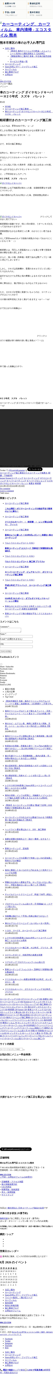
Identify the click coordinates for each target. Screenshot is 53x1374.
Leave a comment (7, 491)
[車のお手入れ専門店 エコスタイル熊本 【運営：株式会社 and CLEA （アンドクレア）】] (26, 35)
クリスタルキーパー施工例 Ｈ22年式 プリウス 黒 (28, 948)
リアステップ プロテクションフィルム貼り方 (25, 962)
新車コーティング (37, 1010)
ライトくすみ (42, 1017)
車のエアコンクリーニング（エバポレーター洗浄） (27, 923)
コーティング (14, 1028)
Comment (4, 627)
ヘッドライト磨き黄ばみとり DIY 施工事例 (25, 829)
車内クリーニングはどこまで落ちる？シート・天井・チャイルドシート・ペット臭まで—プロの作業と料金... (28, 713)
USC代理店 (6, 1187)
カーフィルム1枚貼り (33, 1028)
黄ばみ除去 (27, 1015)
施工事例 (46, 1004)
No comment (5, 489)
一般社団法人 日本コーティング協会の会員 (25, 1208)
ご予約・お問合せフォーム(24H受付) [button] (16, 1177)
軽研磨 (13, 1010)
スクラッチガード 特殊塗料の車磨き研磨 (23, 955)
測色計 (48, 1028)
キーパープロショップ (27, 1004)
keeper (22, 1010)
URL (2, 644)
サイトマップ (7, 1195)
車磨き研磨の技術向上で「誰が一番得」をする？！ (27, 839)
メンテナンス (17, 1033)
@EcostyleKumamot (17, 470)
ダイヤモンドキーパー (37, 1012)
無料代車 (4, 1218)
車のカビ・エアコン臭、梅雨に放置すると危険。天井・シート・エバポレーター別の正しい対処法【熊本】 (27, 726)
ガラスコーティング (31, 999)
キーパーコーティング (11, 1002)
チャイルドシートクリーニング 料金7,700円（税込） (29, 894)
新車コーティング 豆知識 (17, 848)
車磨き (48, 999)
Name (2, 634)
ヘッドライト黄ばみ (14, 1012)
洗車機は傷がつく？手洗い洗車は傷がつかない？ (26, 916)
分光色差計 (32, 1025)
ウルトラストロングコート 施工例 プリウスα (24, 561)
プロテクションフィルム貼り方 (15, 1031)
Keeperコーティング (34, 1002)
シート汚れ (38, 1036)
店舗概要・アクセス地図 (12, 1182)
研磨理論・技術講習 (10, 1189)
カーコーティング (10, 999)
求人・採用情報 (8, 1192)
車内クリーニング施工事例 (20, 1017)
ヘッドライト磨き (34, 1033)
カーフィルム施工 (35, 1038)
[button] (1, 664)
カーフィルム (18, 1025)
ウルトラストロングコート (13, 1007)
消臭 (34, 1031)
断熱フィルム (10, 1023)
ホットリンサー (26, 1023)
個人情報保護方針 (9, 1184)
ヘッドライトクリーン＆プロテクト (25, 1020)
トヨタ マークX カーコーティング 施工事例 (25, 931)
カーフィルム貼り (16, 1038)
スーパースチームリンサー (18, 1036)
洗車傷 (42, 1031)
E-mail (2, 639)
